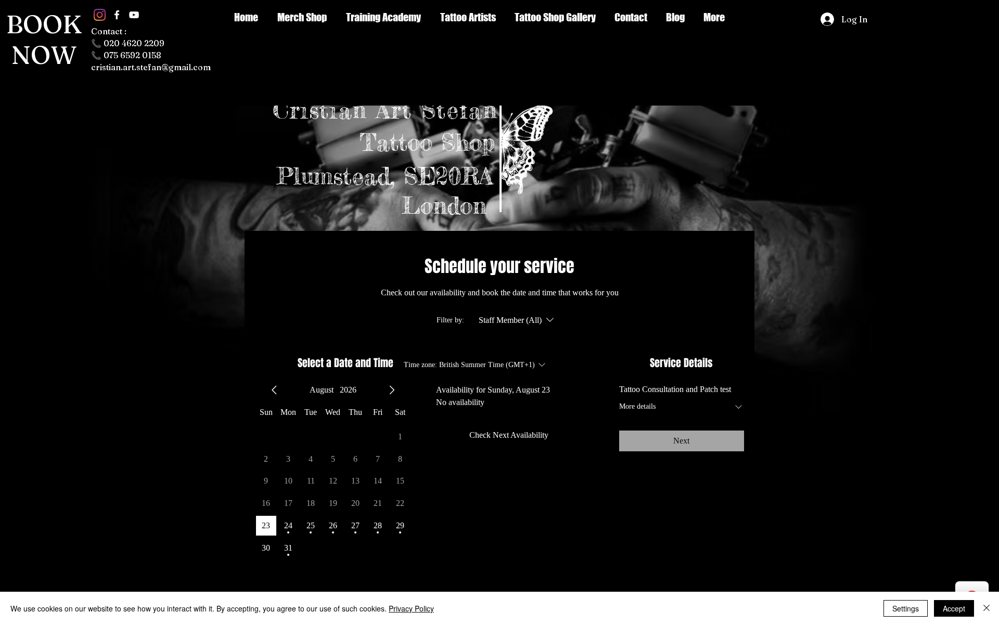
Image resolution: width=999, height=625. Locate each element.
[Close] (986, 608)
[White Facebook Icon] (117, 15)
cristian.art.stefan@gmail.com (151, 67)
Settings (905, 608)
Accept (954, 608)
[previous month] (274, 390)
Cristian (324, 110)
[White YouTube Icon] (134, 15)
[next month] (392, 390)
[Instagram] (100, 15)
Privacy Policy (411, 608)
